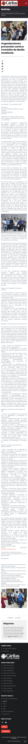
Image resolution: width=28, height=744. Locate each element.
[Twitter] (14, 66)
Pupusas (5, 635)
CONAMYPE (22, 633)
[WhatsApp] (14, 61)
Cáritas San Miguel (7, 680)
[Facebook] (14, 63)
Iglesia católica (13, 637)
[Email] (14, 69)
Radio (4, 709)
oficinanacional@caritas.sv (8, 549)
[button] (26, 3)
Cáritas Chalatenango (8, 670)
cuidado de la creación (8, 628)
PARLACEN (16, 635)
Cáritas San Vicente (7, 683)
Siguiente (17, 618)
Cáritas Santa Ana (7, 678)
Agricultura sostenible (15, 633)
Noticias (5, 701)
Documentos (6, 714)
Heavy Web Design (16, 741)
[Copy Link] (14, 71)
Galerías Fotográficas (8, 711)
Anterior (10, 618)
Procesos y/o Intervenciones (10, 698)
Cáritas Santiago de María (9, 686)
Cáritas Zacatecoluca (8, 691)
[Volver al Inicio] (9, 3)
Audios (4, 706)
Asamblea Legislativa (17, 630)
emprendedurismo (14, 627)
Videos (4, 703)
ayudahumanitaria (16, 628)
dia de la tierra (20, 631)
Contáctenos (6, 651)
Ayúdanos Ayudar (10, 635)
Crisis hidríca (20, 627)
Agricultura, (20, 636)
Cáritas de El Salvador (8, 665)
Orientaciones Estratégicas (9, 648)
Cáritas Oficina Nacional (9, 673)
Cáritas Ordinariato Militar (9, 675)
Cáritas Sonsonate (7, 688)
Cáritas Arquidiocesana (8, 668)
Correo (4, 726)
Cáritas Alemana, (6, 633)
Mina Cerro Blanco (7, 627)
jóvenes (11, 630)
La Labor (8, 630)
